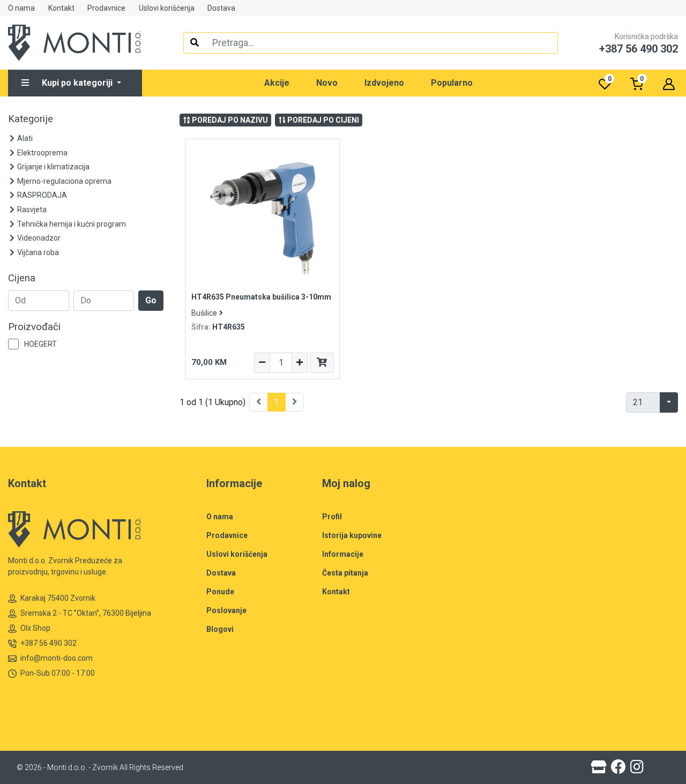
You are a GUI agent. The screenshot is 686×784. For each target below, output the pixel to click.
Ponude (220, 591)
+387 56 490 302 (48, 643)
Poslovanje (226, 610)
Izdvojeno (384, 83)
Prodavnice (106, 8)
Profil (332, 516)
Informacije (342, 554)
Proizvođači (34, 327)
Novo (327, 83)
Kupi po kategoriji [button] (78, 83)
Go (150, 300)
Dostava (221, 8)
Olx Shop (35, 628)
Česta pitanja (345, 573)
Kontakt (61, 8)
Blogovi (220, 629)
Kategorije (30, 119)
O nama (21, 8)
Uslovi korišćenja (167, 8)
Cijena (21, 278)
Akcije (276, 83)
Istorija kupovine (352, 535)
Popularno (452, 83)
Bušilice (204, 313)
